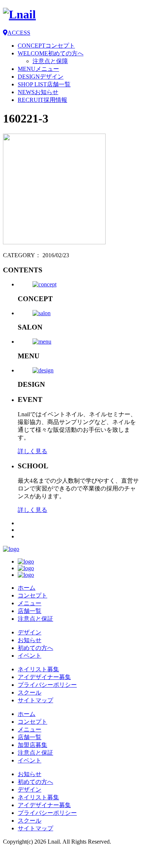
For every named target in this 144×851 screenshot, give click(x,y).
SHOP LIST (44, 84)
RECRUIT (42, 100)
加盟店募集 (32, 745)
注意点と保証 (35, 619)
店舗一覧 (29, 611)
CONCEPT (46, 45)
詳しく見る (32, 451)
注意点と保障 (50, 61)
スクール (29, 692)
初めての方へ (35, 648)
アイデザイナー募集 (44, 677)
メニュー (29, 603)
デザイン (29, 632)
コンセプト (32, 595)
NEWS (38, 92)
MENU (38, 69)
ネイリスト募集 (38, 669)
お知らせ (29, 640)
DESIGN (41, 76)
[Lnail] (11, 549)
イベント (29, 655)
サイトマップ (35, 700)
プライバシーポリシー (47, 685)
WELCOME (50, 53)
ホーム (26, 588)
